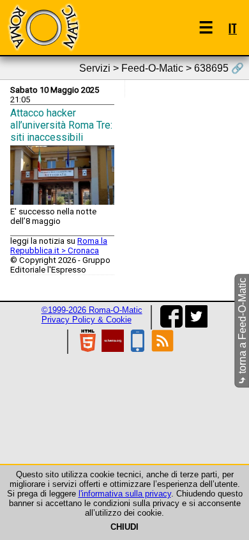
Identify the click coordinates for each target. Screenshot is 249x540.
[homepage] (43, 27)
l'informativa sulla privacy (125, 493)
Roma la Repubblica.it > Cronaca (58, 245)
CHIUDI (124, 527)
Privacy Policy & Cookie (87, 319)
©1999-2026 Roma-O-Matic (92, 310)
